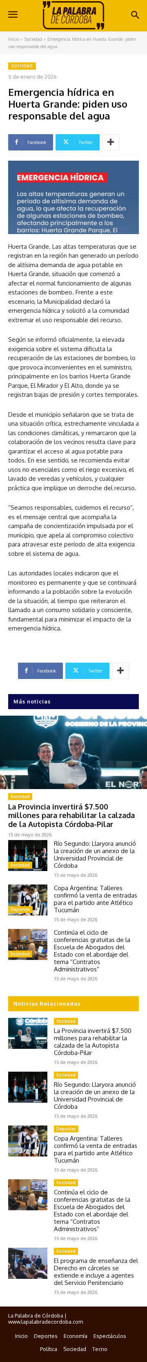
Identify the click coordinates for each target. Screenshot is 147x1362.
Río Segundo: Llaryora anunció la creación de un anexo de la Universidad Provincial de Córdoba (95, 854)
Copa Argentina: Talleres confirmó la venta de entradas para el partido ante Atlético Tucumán (95, 899)
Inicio (13, 39)
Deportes (20, 909)
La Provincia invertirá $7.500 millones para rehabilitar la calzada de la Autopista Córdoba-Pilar (71, 815)
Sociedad (33, 39)
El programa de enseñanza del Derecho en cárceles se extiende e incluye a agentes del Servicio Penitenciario (96, 1272)
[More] (110, 142)
